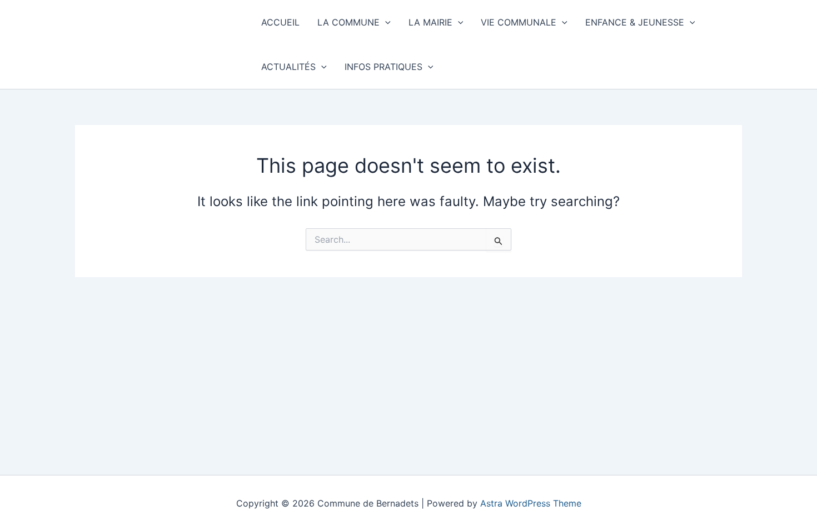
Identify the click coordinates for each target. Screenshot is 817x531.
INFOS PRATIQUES (383, 66)
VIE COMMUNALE (518, 22)
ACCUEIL (280, 22)
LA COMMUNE (348, 22)
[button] (385, 22)
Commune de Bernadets (158, 44)
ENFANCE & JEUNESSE (634, 22)
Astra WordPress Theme (530, 503)
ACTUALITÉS (288, 66)
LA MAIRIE (430, 22)
